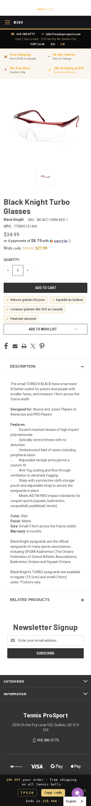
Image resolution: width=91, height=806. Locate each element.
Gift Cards (37, 44)
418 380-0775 (25, 33)
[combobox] (74, 801)
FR (63, 44)
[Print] (24, 346)
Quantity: (12, 260)
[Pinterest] (42, 346)
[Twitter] (33, 346)
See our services (65, 72)
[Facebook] (6, 346)
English (71, 801)
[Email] (15, 346)
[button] (45, 240)
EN (53, 44)
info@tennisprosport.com (63, 33)
